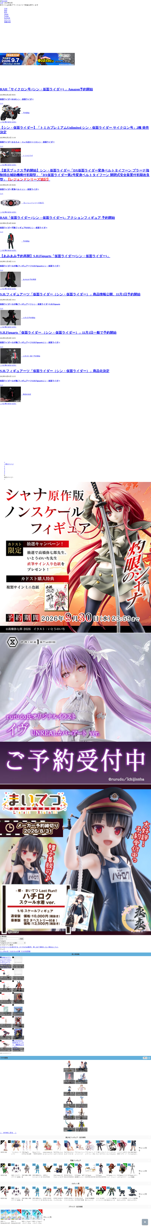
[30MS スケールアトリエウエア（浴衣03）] (6, 1045)
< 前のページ (9, 464)
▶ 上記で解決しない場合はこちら (45, 947)
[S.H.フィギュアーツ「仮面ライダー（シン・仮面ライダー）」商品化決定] (10, 401)
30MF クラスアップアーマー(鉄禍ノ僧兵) (16, 1176)
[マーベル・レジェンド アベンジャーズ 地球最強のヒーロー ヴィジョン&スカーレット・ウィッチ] (6, 1173)
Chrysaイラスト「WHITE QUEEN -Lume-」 (37, 1153)
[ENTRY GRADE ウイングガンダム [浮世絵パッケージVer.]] (59, 1196)
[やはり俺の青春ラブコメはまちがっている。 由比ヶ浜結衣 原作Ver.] (133, 1150)
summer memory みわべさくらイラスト (48, 1153)
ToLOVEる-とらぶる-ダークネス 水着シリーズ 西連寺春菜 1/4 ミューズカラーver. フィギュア (69, 1153)
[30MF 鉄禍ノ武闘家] (27, 1173)
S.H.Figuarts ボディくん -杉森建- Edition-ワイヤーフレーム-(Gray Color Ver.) (132, 1176)
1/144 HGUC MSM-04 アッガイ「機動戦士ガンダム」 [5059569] (18, 1049)
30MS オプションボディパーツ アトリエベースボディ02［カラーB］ (6, 1026)
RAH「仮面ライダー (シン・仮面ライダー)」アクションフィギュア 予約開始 (57, 217)
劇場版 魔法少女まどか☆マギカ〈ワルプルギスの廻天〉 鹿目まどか (69, 1082)
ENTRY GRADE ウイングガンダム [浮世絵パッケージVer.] (58, 1199)
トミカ (34, 142)
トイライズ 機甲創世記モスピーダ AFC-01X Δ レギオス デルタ (111, 1199)
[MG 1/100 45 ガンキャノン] (18, 986)
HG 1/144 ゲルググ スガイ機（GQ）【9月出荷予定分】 (18, 966)
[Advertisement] (37, 70)
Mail (5, 10)
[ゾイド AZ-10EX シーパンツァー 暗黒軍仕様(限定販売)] (101, 1196)
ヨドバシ (7, 20)
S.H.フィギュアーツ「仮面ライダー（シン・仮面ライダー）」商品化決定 (54, 371)
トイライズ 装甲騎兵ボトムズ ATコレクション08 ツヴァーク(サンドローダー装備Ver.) (122, 1199)
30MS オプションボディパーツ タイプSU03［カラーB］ (5, 990)
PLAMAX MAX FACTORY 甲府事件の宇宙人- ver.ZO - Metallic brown (80, 1199)
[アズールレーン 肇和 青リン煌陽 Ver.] (81, 1066)
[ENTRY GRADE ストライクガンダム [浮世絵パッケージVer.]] (69, 1196)
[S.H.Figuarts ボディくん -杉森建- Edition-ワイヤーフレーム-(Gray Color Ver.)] (133, 1173)
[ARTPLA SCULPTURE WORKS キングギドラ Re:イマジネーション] (48, 1173)
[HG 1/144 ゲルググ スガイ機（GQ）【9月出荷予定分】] (18, 962)
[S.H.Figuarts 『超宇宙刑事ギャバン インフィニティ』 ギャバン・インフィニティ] (80, 1173)
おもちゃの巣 (15, 951)
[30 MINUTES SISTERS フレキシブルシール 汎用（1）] (6, 1010)
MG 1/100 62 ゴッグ (18, 1037)
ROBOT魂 (90, 1199)
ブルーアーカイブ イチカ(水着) (69, 1105)
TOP (1, 3)
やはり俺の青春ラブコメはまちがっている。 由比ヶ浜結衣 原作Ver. (132, 1153)
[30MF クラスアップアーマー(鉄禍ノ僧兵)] (16, 1173)
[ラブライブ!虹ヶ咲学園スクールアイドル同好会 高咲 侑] (69, 1090)
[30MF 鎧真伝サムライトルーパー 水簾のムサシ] (37, 1173)
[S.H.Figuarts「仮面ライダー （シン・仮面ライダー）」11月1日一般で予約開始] (10, 363)
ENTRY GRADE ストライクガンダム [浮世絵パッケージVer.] (69, 1199)
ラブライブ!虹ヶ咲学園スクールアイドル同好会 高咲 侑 (69, 1094)
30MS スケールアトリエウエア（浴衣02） (5, 1038)
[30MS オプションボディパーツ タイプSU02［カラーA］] (6, 974)
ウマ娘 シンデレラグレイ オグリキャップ (101, 1153)
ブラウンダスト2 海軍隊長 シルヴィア (69, 1117)
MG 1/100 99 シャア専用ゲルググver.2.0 (18, 1002)
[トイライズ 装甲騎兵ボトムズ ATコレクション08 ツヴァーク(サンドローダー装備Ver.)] (122, 1196)
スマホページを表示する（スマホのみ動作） (16, 947)
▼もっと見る (143, 1149)
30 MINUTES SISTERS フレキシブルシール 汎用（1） (6, 1014)
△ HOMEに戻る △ (8, 1133)
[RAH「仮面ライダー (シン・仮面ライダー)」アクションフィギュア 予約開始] (10, 248)
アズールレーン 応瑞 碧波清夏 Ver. (81, 1082)
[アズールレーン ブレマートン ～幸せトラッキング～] (90, 1150)
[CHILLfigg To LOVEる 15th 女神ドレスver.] (27, 1150)
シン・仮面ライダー (25, 99)
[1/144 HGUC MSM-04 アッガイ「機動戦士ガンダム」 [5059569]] (18, 1045)
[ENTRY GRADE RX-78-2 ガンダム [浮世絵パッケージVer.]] (48, 1196)
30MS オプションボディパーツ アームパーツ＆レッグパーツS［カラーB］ (6, 1002)
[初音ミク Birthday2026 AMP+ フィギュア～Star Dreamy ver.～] (6, 1219)
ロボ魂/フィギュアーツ (22, 266)
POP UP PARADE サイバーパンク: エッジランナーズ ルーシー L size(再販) (81, 1129)
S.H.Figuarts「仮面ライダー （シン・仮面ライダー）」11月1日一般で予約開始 (58, 332)
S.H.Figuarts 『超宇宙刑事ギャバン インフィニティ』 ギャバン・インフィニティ (80, 1176)
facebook (7, 18)
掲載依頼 (7, 22)
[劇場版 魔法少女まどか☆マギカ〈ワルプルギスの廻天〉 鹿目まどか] (69, 1078)
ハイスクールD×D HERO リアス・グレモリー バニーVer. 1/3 (122, 1153)
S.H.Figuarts (37, 266)
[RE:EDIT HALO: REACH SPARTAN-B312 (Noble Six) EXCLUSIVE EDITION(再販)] (69, 1173)
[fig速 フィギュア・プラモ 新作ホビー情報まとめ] (3, 1)
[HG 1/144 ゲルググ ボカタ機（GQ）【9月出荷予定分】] (18, 974)
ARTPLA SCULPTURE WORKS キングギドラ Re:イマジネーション (47, 1176)
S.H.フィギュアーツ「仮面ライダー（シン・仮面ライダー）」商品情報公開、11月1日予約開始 (70, 294)
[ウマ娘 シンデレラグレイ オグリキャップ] (101, 1150)
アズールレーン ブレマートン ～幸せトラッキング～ (90, 1153)
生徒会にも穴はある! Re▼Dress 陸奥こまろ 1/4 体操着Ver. (69, 1070)
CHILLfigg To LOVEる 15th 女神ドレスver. (26, 1153)
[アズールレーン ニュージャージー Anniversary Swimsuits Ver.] (80, 1150)
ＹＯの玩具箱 (25, 951)
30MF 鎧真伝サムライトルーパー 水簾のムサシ (37, 1176)
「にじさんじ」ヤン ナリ (16, 1153)
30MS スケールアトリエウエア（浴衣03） (5, 1049)
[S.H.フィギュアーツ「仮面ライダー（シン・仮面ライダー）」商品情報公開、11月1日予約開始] (10, 325)
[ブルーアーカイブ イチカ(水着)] (69, 1102)
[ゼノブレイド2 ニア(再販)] (69, 1125)
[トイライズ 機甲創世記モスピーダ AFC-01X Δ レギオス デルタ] (111, 1196)
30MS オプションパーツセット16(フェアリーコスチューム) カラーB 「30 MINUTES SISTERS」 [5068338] (5, 966)
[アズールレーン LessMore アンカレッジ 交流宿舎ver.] (81, 1090)
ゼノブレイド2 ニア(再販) (69, 1129)
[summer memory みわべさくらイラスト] (48, 1150)
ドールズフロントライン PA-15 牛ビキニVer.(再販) (81, 1106)
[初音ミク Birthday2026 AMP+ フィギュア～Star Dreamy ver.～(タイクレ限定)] (16, 1219)
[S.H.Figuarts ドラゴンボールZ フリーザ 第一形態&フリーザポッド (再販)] (122, 1173)
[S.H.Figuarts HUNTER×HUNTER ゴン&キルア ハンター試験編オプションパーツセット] (90, 1173)
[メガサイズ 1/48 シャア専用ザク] (18, 1022)
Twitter (6, 16)
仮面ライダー (6, 99)
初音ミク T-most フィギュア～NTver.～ (27, 1222)
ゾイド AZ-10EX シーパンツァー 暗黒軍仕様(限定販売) (101, 1199)
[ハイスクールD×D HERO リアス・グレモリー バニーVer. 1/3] (122, 1150)
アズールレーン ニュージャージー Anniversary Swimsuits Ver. (80, 1153)
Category (3, 943)
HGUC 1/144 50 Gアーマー (18, 1013)
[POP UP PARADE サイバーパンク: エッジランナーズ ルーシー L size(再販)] (81, 1125)
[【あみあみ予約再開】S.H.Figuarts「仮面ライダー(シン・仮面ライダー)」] (10, 286)
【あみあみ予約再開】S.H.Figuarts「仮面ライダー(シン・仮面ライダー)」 (55, 256)
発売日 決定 (4, 1152)
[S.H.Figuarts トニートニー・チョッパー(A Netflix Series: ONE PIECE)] (111, 1173)
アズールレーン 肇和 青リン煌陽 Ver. (81, 1070)
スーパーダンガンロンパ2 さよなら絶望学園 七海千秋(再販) (111, 1153)
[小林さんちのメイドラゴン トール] (6, 1150)
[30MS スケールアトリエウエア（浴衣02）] (6, 1034)
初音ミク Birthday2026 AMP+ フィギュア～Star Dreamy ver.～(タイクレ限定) (16, 1222)
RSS (5, 12)
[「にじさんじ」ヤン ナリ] (16, 1150)
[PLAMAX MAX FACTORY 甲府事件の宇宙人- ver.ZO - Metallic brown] (80, 1196)
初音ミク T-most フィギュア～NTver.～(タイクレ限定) (37, 1222)
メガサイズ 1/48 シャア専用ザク (18, 1025)
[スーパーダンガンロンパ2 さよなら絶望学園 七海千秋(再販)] (111, 1150)
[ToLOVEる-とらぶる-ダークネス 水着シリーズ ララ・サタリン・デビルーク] (59, 1150)
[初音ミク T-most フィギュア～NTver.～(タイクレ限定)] (37, 1219)
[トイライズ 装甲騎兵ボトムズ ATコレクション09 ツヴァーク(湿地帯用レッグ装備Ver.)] (133, 1196)
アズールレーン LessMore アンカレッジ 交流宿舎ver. (81, 1094)
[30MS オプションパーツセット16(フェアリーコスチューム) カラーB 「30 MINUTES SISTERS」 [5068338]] (6, 962)
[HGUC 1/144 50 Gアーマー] (18, 1010)
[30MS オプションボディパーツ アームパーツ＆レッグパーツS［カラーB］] (6, 998)
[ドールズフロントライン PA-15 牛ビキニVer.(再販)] (81, 1102)
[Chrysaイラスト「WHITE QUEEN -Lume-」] (37, 1150)
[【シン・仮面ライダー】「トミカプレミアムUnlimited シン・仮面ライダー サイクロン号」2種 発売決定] (10, 162)
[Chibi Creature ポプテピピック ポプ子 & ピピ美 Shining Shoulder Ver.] (59, 1173)
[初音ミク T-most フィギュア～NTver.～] (27, 1219)
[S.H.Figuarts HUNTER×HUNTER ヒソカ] (101, 1173)
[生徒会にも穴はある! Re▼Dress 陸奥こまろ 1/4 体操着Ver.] (69, 1066)
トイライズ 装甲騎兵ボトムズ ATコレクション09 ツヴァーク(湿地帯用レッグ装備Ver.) (133, 1199)
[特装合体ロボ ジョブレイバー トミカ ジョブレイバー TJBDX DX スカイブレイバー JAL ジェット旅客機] (6, 1196)
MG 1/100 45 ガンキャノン (18, 990)
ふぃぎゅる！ (5, 951)
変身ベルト (16, 189)
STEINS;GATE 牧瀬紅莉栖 (81, 1117)
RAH (14, 99)
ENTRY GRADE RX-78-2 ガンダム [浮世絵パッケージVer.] (48, 1199)
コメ (1, 103)
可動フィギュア (18, 228)
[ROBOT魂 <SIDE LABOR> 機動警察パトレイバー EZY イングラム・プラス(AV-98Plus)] (90, 1196)
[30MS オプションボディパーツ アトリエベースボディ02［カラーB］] (6, 1022)
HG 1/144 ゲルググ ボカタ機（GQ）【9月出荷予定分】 (18, 978)
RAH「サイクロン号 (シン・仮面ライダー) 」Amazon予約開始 (46, 89)
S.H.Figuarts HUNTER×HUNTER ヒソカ (101, 1176)
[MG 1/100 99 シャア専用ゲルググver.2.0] (18, 998)
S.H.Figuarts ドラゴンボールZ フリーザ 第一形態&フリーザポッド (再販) (122, 1176)
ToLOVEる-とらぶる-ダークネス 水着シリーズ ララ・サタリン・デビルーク (58, 1153)
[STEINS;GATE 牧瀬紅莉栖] (81, 1114)
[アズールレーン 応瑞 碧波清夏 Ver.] (81, 1078)
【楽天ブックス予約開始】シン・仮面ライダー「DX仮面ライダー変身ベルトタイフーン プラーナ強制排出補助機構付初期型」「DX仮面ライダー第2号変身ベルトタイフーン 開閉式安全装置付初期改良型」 (75, 175)
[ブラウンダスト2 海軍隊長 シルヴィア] (69, 1114)
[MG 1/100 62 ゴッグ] (18, 1034)
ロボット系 (75, 1183)
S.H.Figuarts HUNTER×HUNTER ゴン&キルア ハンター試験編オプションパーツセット (90, 1176)
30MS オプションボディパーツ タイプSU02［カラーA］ (5, 978)
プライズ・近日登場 (75, 1206)
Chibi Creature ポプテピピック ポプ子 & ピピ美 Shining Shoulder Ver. (58, 1176)
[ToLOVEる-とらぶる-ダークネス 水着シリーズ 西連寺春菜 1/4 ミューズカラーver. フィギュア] (69, 1150)
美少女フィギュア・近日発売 (76, 1137)
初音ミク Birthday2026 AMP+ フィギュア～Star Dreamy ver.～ (5, 1222)
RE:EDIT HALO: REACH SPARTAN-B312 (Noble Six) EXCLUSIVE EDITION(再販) (69, 1176)
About (6, 14)
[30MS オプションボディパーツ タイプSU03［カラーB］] (6, 986)
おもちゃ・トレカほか (21, 142)
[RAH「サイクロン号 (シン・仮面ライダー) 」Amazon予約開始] (10, 120)
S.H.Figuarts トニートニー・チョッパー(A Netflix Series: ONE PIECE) (111, 1176)
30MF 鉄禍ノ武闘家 (26, 1176)
